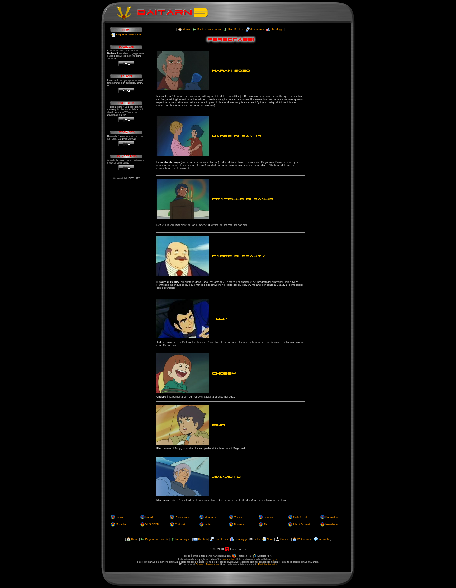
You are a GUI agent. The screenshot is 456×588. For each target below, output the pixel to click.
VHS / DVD (152, 524)
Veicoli (238, 516)
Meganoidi (211, 516)
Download (240, 524)
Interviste (324, 539)
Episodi (268, 516)
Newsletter (331, 524)
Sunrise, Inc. (229, 559)
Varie (208, 524)
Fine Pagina (235, 29)
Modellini (121, 524)
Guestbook (257, 29)
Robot (149, 516)
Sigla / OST (300, 516)
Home (186, 29)
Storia (119, 516)
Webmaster (304, 539)
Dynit (274, 559)
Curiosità (180, 524)
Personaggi (182, 516)
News (270, 539)
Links (257, 539)
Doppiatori (331, 516)
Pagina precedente (209, 29)
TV (265, 524)
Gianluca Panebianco (207, 564)
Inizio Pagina (183, 539)
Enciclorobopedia (267, 564)
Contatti (203, 539)
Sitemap (285, 539)
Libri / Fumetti (301, 524)
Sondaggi (277, 29)
